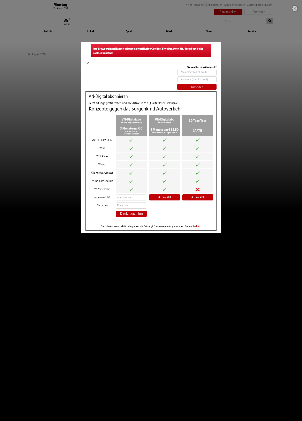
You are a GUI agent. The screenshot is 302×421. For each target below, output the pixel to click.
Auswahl (164, 197)
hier (198, 226)
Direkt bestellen (131, 213)
